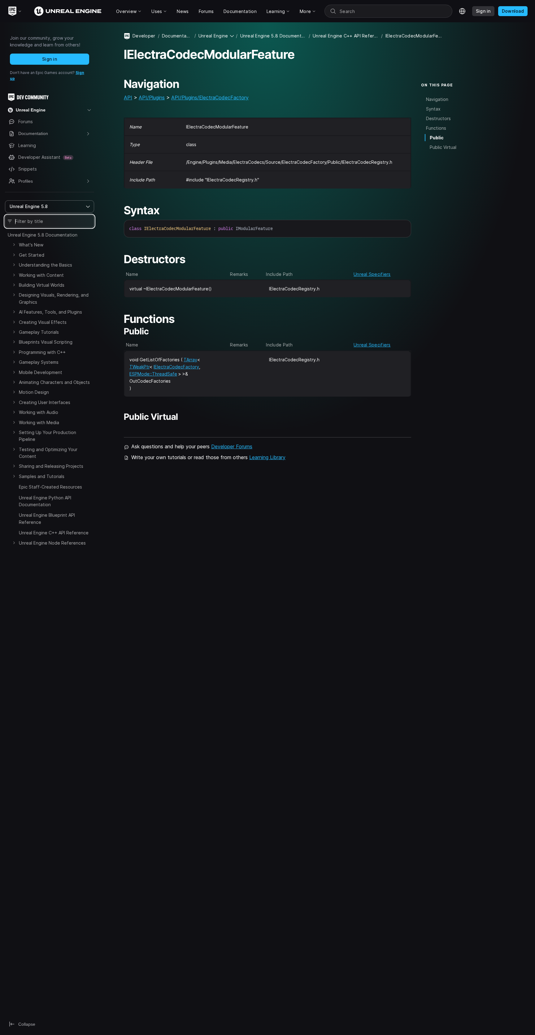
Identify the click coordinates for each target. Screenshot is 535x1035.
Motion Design (34, 392)
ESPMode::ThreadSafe (153, 373)
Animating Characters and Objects (54, 382)
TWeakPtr (139, 366)
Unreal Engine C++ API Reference (54, 532)
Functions (436, 128)
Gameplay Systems (39, 362)
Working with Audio (38, 412)
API (128, 97)
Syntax (433, 108)
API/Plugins (152, 97)
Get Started (31, 255)
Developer (144, 35)
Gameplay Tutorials (39, 332)
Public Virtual (443, 147)
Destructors (438, 118)
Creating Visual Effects (43, 322)
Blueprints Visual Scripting (45, 342)
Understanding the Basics (45, 264)
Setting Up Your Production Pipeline (47, 436)
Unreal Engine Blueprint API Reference (47, 518)
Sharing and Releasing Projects (51, 466)
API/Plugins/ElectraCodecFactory (210, 97)
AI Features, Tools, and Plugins (50, 312)
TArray (190, 359)
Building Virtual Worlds (41, 285)
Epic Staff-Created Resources (50, 486)
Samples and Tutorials (41, 476)
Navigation (437, 99)
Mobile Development (40, 372)
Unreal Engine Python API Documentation (45, 501)
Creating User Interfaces (44, 402)
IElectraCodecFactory (176, 366)
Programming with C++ (42, 352)
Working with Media (39, 422)
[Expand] (13, 244)
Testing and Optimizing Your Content (48, 453)
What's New (31, 244)
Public (437, 137)
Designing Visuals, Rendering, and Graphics (54, 298)
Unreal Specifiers (372, 274)
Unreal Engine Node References (52, 543)
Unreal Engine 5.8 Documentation (42, 234)
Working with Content (41, 275)
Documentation (177, 35)
